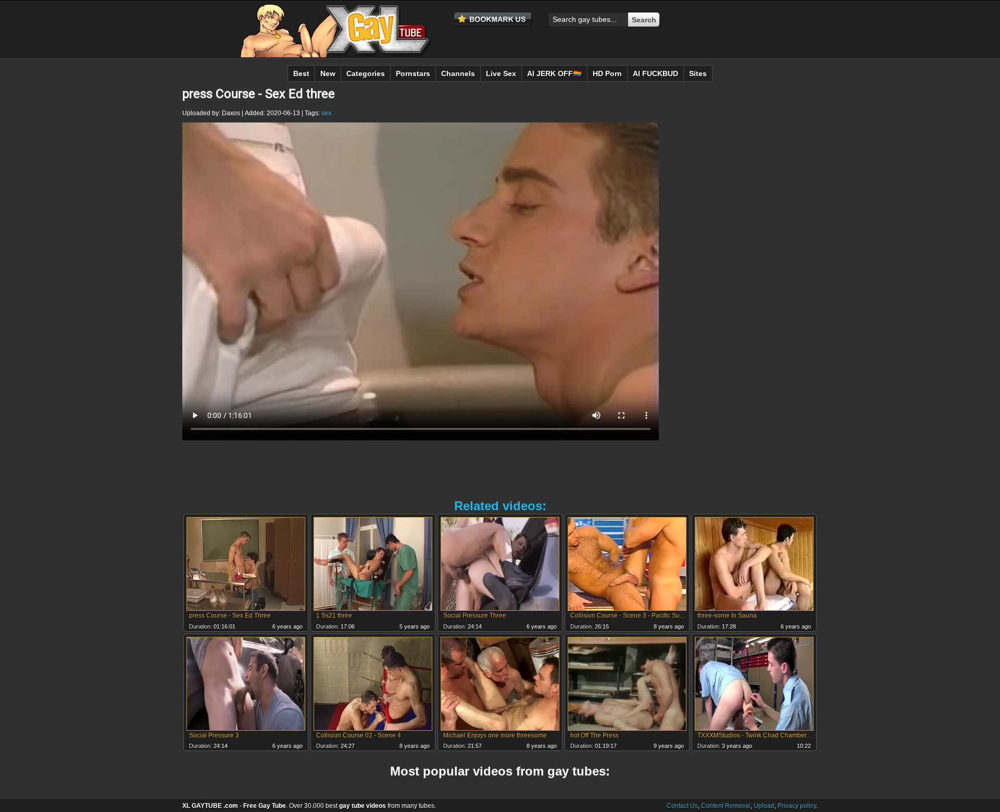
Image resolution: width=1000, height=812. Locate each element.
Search (644, 20)
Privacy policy (797, 805)
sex (326, 113)
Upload (764, 805)
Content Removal (726, 805)
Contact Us (682, 805)
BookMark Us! (493, 20)
